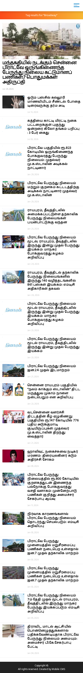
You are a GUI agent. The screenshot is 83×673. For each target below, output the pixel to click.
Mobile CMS (58, 669)
